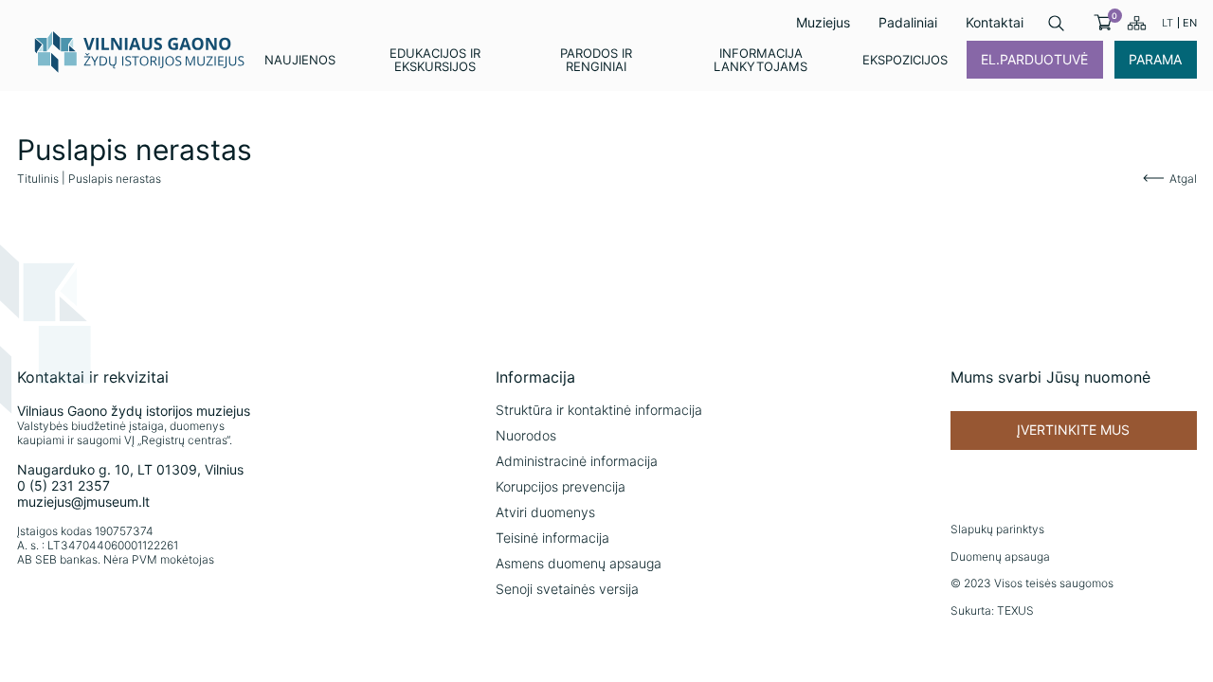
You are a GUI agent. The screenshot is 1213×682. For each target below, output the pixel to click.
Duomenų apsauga (1000, 556)
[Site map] (1137, 22)
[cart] (1103, 22)
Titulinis (38, 178)
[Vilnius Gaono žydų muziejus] (140, 51)
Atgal (1183, 178)
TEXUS (1015, 610)
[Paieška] (1056, 23)
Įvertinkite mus (1073, 430)
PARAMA (1155, 59)
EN (1190, 22)
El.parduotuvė (1034, 59)
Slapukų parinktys (997, 529)
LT (1167, 22)
